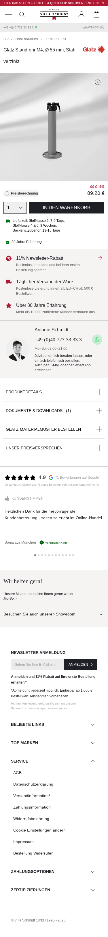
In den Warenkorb (66, 207)
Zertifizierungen (30, 890)
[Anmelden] (81, 14)
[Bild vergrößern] (98, 82)
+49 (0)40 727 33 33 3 (18, 27)
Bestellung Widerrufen (33, 853)
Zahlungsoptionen (32, 871)
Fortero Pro (55, 39)
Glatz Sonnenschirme (21, 39)
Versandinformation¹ (31, 795)
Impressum (23, 841)
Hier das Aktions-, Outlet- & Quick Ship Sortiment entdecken (54, 3)
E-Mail (55, 365)
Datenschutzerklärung (33, 784)
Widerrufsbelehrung (31, 818)
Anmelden (78, 665)
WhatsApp (91, 27)
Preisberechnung (24, 193)
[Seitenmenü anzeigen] (9, 14)
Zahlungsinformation (32, 807)
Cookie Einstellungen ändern (39, 830)
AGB (17, 772)
